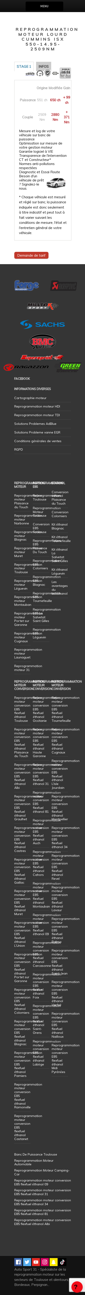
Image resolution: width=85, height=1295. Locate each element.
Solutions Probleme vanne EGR (37, 432)
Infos (44, 66)
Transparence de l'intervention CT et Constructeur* (43, 158)
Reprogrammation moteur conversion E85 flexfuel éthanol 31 (47, 774)
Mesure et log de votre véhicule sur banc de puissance (37, 135)
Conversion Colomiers (60, 514)
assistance (77, 1287)
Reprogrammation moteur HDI (37, 406)
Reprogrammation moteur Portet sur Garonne (28, 619)
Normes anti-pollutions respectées (37, 166)
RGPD (18, 449)
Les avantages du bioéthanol (60, 587)
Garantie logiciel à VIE (36, 152)
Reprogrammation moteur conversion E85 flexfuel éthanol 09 (47, 924)
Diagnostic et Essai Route (39, 172)
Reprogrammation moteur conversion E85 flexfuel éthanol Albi (42, 1222)
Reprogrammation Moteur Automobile (33, 1162)
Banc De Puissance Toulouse (35, 1154)
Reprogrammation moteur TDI (37, 415)
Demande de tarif (31, 255)
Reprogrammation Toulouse (47, 497)
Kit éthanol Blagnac (60, 526)
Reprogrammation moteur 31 (28, 668)
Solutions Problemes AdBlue (35, 424)
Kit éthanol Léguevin (60, 571)
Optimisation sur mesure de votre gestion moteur (40, 145)
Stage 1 (24, 66)
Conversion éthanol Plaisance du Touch (60, 498)
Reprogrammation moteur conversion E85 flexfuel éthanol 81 (47, 802)
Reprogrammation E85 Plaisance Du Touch (47, 546)
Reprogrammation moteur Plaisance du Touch (28, 501)
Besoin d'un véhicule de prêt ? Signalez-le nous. (31, 182)
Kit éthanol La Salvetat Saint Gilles (60, 555)
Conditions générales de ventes (37, 441)
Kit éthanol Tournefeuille (61, 539)
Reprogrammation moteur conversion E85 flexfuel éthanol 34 (66, 837)
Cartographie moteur (30, 398)
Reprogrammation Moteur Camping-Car (42, 1172)
